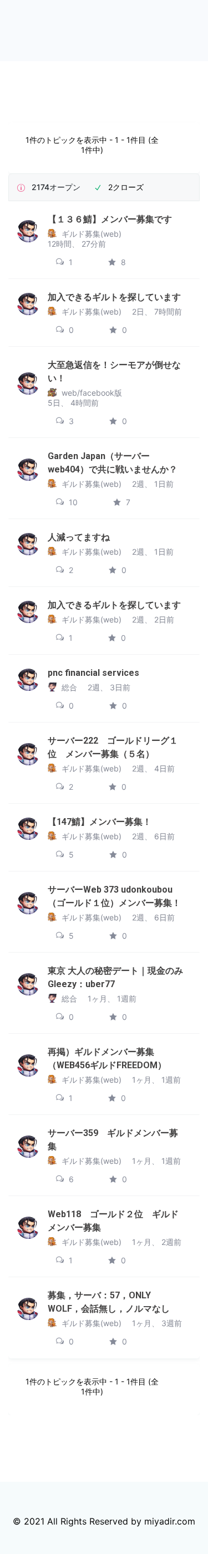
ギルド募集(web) (91, 233)
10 (72, 502)
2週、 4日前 (153, 768)
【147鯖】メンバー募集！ (99, 821)
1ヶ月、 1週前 (112, 998)
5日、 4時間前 (73, 402)
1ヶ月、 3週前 (157, 1323)
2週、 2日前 (153, 619)
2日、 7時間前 (157, 311)
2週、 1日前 (153, 484)
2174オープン (56, 187)
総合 (69, 687)
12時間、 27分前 (77, 243)
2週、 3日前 (109, 687)
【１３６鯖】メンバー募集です (110, 219)
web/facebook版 (92, 392)
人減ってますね (79, 537)
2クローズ (126, 187)
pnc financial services (93, 673)
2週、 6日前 (153, 836)
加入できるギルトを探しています (114, 297)
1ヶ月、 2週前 (156, 1242)
